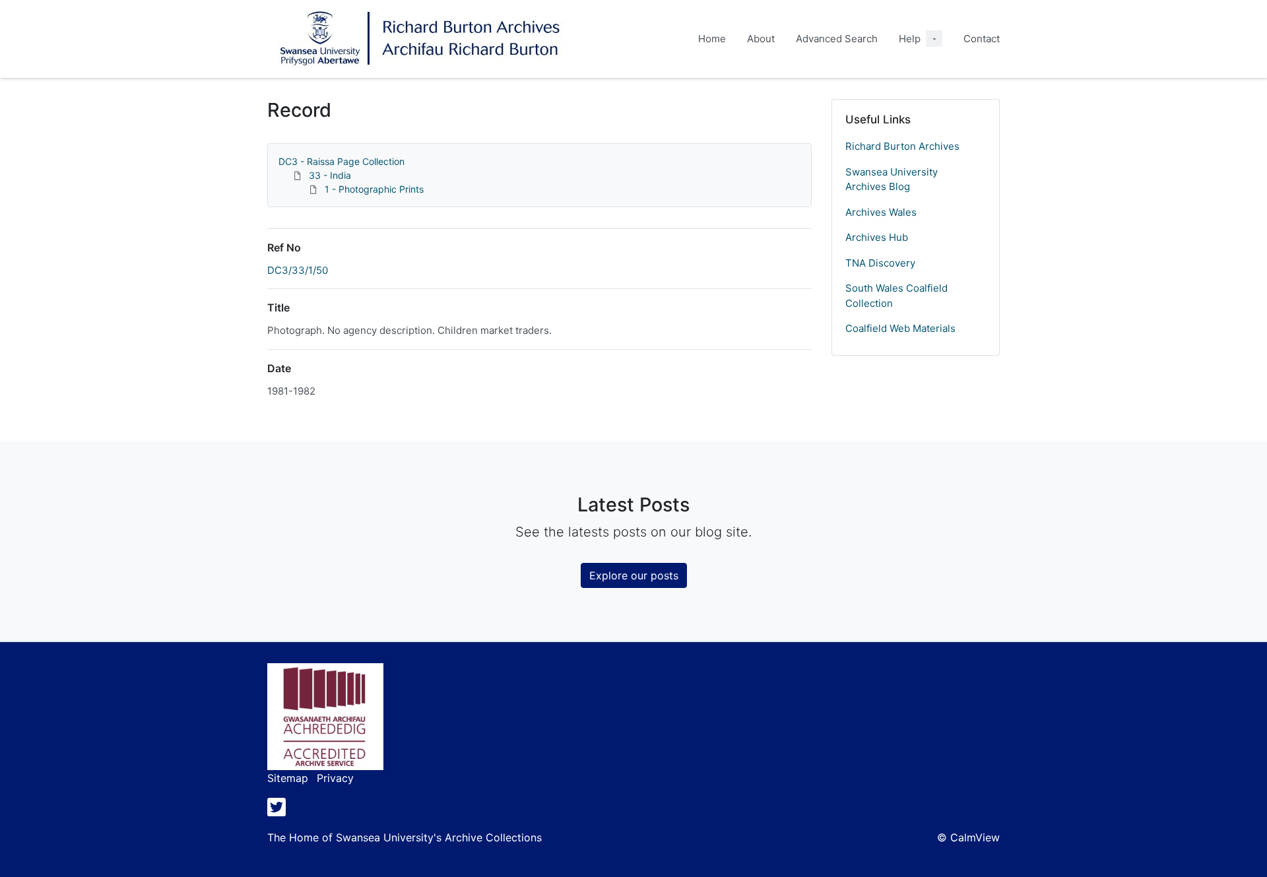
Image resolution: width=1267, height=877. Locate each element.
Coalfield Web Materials (900, 328)
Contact (981, 38)
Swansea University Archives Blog (891, 179)
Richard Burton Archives (902, 146)
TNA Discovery (880, 263)
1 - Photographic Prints (374, 189)
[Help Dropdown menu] (934, 38)
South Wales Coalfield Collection (896, 295)
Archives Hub (876, 237)
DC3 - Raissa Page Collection (341, 161)
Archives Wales (881, 212)
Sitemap (287, 778)
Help (910, 38)
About (761, 38)
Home (712, 38)
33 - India (330, 175)
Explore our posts (633, 575)
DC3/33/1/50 (297, 270)
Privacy (335, 778)
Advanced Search (837, 38)
